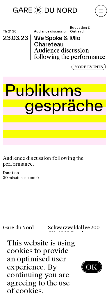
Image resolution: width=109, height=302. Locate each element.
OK (91, 267)
